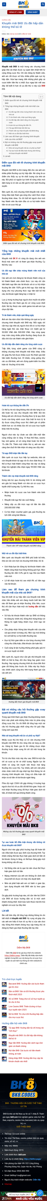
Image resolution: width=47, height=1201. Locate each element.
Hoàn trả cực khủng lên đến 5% (20, 125)
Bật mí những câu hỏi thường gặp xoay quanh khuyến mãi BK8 (23, 143)
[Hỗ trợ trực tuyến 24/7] (40, 1194)
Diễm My (37, 1180)
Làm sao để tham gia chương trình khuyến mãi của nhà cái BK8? (22, 137)
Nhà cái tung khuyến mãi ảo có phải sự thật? (25, 148)
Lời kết (7, 156)
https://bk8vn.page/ (12, 955)
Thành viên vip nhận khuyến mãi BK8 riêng (24, 131)
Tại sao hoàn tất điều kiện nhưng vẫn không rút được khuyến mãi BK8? (24, 152)
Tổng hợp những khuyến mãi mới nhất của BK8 (22, 107)
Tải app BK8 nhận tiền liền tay (19, 128)
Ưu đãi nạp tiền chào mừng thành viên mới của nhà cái (25, 113)
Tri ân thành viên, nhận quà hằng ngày (22, 117)
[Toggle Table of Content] (39, 97)
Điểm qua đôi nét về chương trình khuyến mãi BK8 (23, 101)
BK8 (14, 953)
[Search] (43, 4)
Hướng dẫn (6, 20)
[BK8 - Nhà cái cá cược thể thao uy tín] (24, 4)
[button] (4, 4)
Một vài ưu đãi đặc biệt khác (19, 133)
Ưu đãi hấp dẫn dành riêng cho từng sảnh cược (24, 121)
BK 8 (15, 258)
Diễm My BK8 (26, 34)
